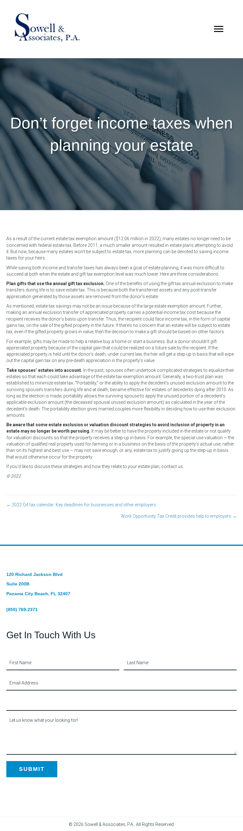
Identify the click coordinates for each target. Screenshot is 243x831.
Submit (32, 769)
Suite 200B (17, 583)
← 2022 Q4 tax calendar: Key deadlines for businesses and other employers (81, 504)
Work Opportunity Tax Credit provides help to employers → (179, 516)
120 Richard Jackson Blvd (34, 574)
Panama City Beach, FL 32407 (38, 593)
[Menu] (218, 29)
